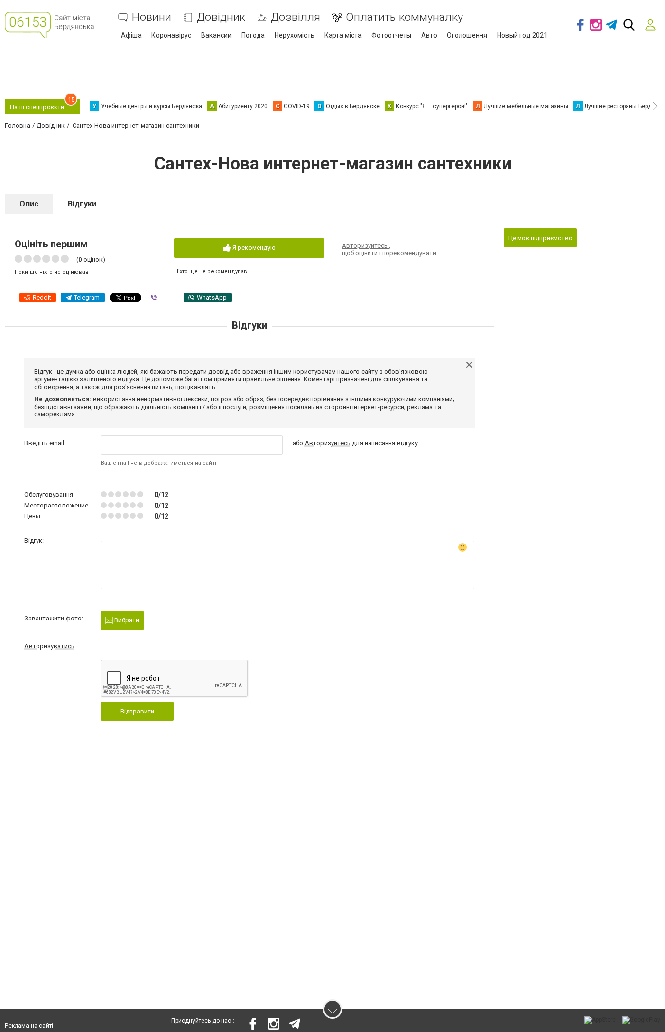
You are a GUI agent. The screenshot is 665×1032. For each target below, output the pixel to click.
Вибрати (126, 620)
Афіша (131, 35)
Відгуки (82, 203)
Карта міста (343, 35)
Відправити (137, 711)
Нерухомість (294, 35)
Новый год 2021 (522, 35)
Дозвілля (295, 17)
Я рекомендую (253, 247)
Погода (253, 35)
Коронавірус (171, 35)
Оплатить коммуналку (404, 17)
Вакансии (216, 35)
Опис (28, 203)
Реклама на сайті (29, 1025)
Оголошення (467, 35)
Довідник (221, 17)
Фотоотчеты (391, 35)
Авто (429, 35)
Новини (151, 17)
